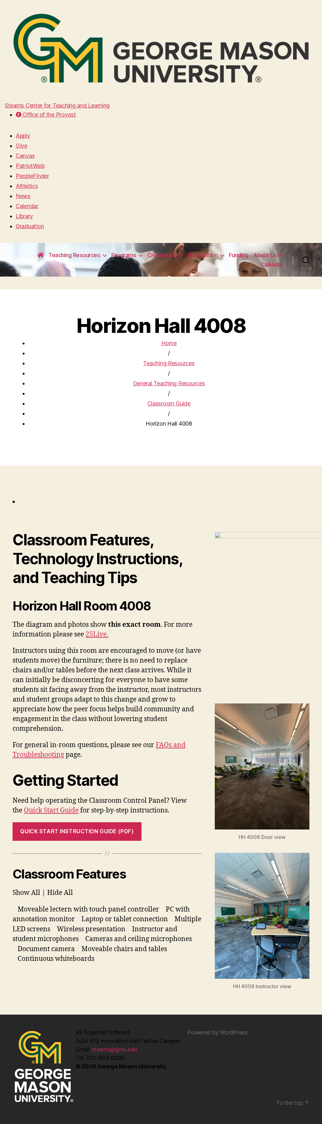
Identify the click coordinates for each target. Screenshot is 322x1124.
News (23, 196)
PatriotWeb (30, 166)
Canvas (25, 155)
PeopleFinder (32, 176)
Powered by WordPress (217, 1032)
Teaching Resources (74, 255)
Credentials (162, 255)
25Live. (97, 634)
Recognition (203, 255)
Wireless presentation (91, 929)
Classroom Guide (169, 403)
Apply (23, 135)
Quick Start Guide (51, 810)
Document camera (46, 949)
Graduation (30, 226)
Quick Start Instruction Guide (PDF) (77, 831)
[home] (40, 255)
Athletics (27, 186)
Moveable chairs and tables (124, 949)
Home (169, 343)
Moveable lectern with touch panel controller (88, 909)
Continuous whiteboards (56, 959)
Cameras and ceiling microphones (138, 939)
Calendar (27, 206)
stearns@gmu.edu (114, 1049)
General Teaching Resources (169, 383)
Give (21, 145)
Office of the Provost (48, 114)
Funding (238, 255)
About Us (265, 255)
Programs (123, 255)
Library (24, 216)
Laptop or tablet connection (124, 919)
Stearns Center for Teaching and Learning (57, 105)
